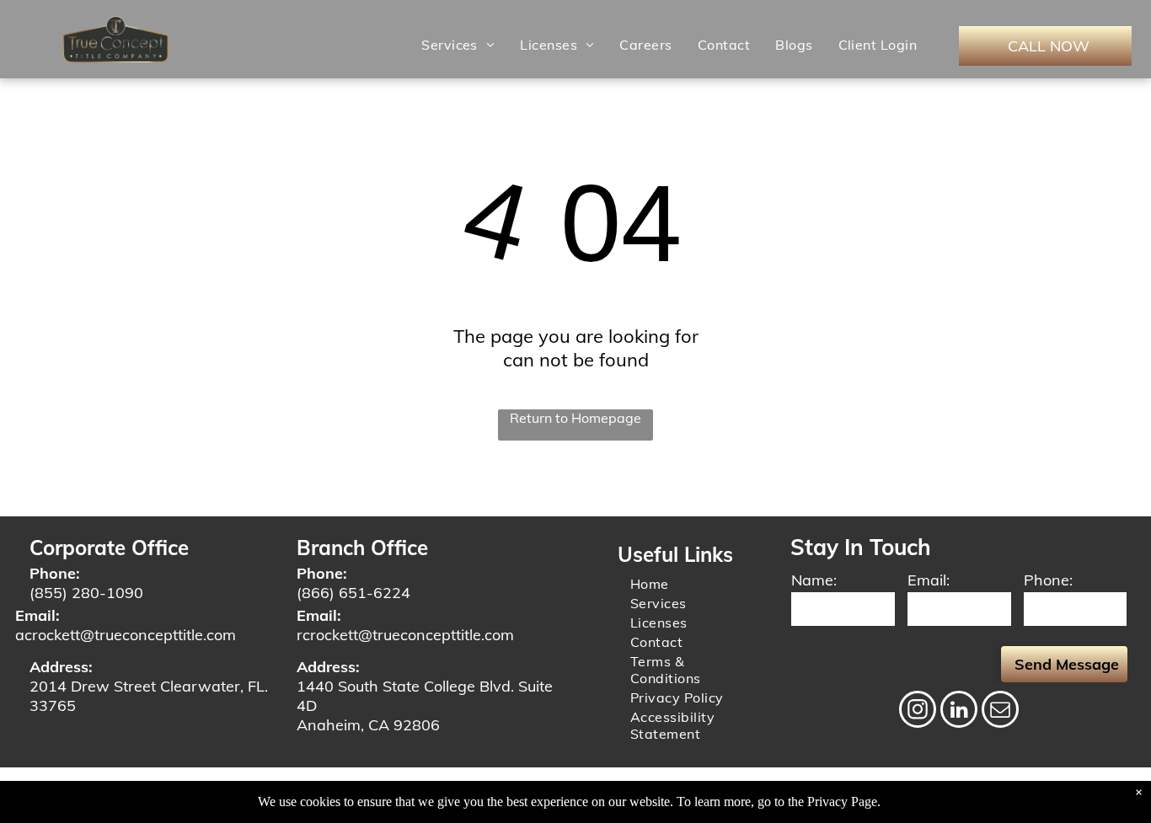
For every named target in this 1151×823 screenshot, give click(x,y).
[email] (1000, 711)
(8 (304, 592)
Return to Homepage (575, 417)
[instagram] (917, 711)
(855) (48, 592)
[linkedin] (958, 711)
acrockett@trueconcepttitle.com (125, 634)
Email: (928, 580)
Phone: (1048, 580)
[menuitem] (458, 44)
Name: (814, 580)
